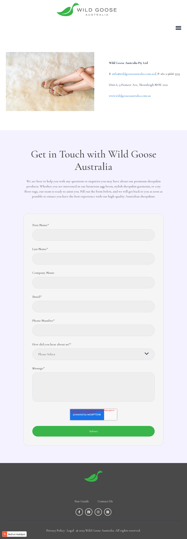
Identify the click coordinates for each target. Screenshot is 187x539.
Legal (70, 530)
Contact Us (105, 501)
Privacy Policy (55, 530)
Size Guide (82, 501)
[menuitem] (81, 501)
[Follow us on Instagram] (98, 512)
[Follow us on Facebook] (79, 512)
